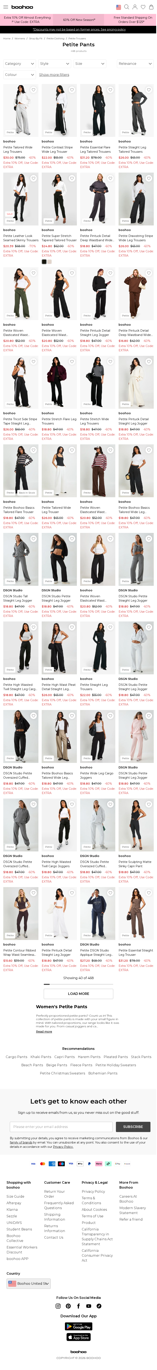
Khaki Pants (40, 1057)
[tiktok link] (98, 1306)
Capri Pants (64, 1057)
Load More (78, 994)
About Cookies (94, 1210)
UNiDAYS (14, 1223)
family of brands (21, 1142)
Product (89, 1223)
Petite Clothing (55, 38)
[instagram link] (58, 1306)
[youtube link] (88, 1306)
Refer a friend (131, 1219)
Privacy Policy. (63, 1147)
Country (13, 1274)
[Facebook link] (78, 1306)
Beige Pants (56, 1065)
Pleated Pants (116, 1057)
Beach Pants (32, 1065)
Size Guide (15, 1196)
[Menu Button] (5, 7)
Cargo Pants (16, 1057)
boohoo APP (17, 1259)
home (6, 38)
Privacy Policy (93, 1192)
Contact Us (53, 1237)
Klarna (12, 1210)
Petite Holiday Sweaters (115, 1065)
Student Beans (19, 1229)
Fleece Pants (81, 1065)
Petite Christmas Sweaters (62, 1073)
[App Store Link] (78, 1331)
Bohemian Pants (102, 1073)
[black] (44, 261)
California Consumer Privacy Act (97, 1255)
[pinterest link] (68, 1306)
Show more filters (54, 75)
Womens (20, 38)
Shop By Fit (36, 38)
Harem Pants (89, 1057)
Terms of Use (92, 1216)
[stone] (49, 261)
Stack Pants (141, 1057)
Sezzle (12, 1216)
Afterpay (14, 1203)
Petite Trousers (77, 38)
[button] (118, 7)
